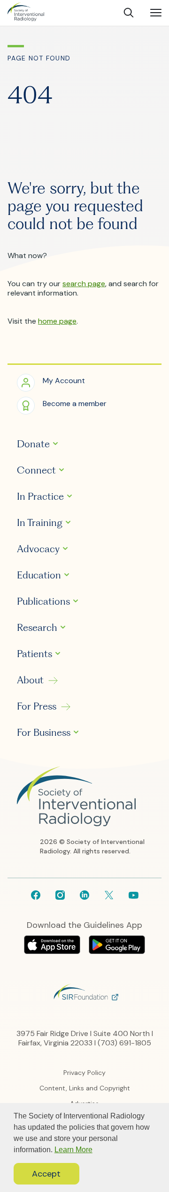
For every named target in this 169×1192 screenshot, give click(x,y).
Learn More (73, 1150)
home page (57, 321)
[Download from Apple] (53, 951)
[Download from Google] (117, 951)
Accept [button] (46, 1173)
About (30, 680)
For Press (36, 706)
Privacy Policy (84, 1072)
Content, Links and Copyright (84, 1088)
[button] (51, 382)
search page (83, 284)
